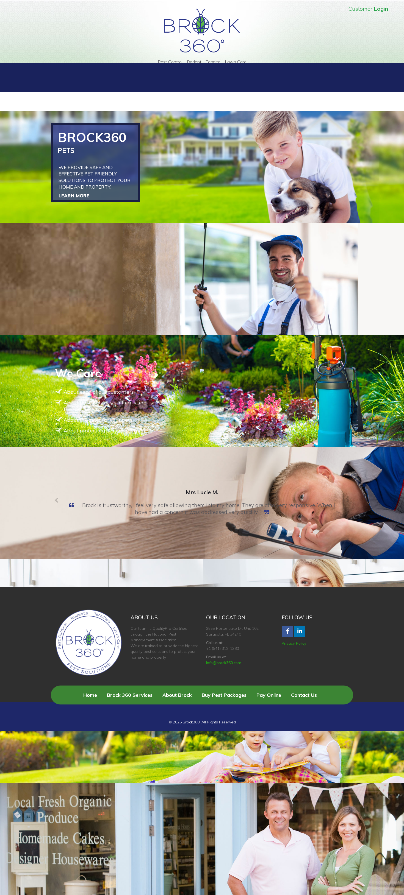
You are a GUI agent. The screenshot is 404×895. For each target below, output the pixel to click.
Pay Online (268, 695)
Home (90, 695)
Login (381, 8)
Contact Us (304, 695)
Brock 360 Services (130, 695)
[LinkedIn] (299, 631)
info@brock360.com (223, 662)
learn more (74, 195)
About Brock (177, 695)
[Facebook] (287, 631)
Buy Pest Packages (224, 695)
